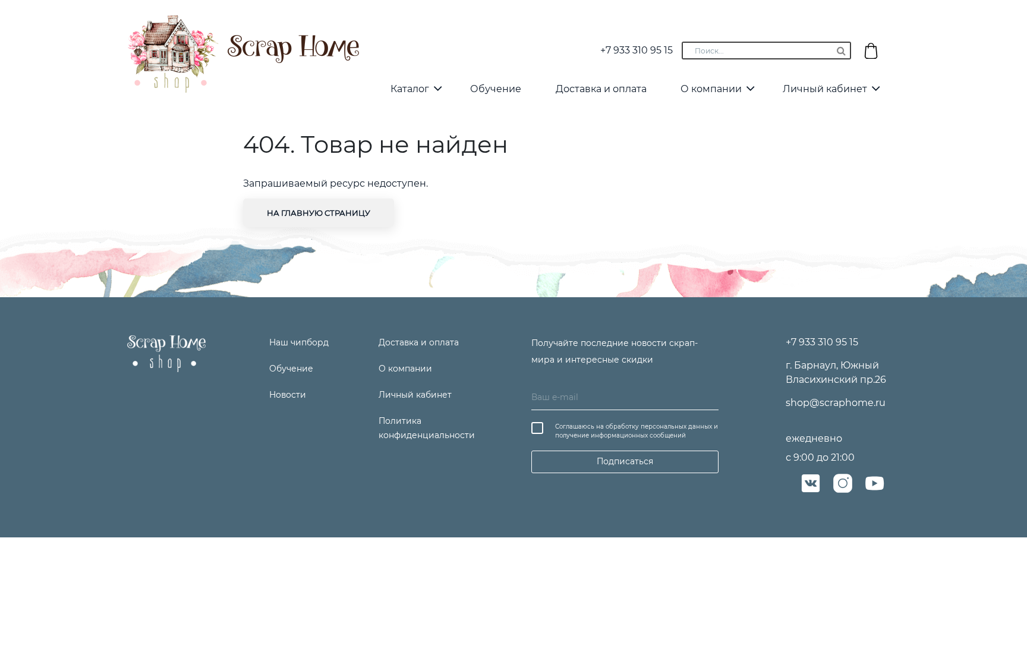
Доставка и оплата (601, 89)
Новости (287, 394)
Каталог (409, 89)
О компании (711, 89)
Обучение (495, 89)
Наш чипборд (299, 342)
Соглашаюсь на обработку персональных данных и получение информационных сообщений (636, 431)
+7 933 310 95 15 (636, 50)
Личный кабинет (825, 89)
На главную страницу (318, 213)
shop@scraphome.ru (836, 402)
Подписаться (625, 461)
